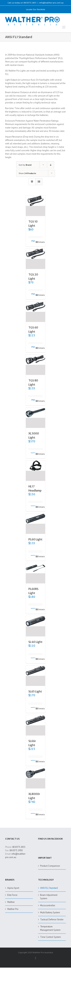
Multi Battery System (50, 912)
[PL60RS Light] (35, 573)
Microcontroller (47, 905)
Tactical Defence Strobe (51, 919)
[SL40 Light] (35, 626)
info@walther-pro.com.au (51, 2)
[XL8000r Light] (35, 778)
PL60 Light (35, 539)
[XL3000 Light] (35, 418)
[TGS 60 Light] (35, 312)
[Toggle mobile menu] (64, 27)
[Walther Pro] (31, 454)
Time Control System (50, 937)
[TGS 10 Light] (35, 206)
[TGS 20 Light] (35, 259)
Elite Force (12, 895)
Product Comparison (50, 865)
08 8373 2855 (18, 847)
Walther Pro (12, 909)
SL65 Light (35, 691)
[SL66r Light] (35, 725)
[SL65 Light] (35, 676)
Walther (11, 902)
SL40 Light (35, 642)
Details (40, 242)
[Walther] (31, 242)
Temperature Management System (50, 928)
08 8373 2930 (16, 850)
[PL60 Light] (35, 523)
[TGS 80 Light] (35, 365)
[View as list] (39, 181)
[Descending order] (50, 164)
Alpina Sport (13, 888)
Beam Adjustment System (48, 897)
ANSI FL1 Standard (49, 888)
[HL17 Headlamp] (35, 470)
